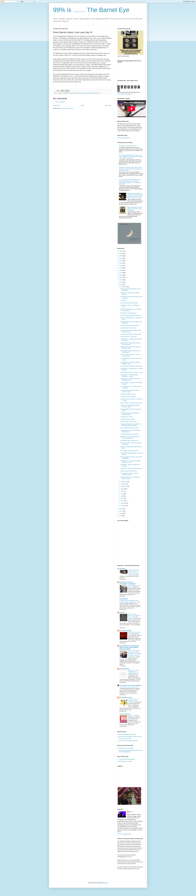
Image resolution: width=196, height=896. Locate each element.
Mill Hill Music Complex (125, 761)
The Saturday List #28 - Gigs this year (130, 334)
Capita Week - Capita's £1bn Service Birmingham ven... (130, 379)
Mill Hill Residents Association (127, 734)
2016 (120, 275)
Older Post (108, 105)
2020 (120, 265)
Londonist (122, 568)
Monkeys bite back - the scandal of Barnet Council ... (130, 477)
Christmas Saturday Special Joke (129, 325)
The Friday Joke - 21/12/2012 (128, 336)
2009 (120, 513)
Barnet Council (80, 93)
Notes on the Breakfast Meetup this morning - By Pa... (130, 406)
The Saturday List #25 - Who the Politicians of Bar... (129, 474)
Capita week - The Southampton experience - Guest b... (129, 375)
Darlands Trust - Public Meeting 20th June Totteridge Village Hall (133, 672)
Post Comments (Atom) (67, 108)
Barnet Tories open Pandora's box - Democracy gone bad (130, 437)
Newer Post (57, 105)
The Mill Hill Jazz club (125, 738)
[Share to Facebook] (67, 91)
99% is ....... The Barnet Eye (91, 9)
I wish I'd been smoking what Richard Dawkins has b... (130, 331)
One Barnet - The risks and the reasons (131, 468)
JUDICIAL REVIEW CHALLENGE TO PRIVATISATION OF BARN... (130, 424)
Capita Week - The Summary (128, 328)
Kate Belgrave (124, 599)
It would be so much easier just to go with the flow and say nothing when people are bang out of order (130, 169)
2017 (120, 272)
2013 (120, 282)
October (123, 484)
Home (82, 105)
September (124, 486)
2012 (120, 284)
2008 (120, 516)
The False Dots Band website (127, 759)
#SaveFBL (73, 93)
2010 (120, 511)
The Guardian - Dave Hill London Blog (130, 685)
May (122, 496)
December (124, 286)
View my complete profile (124, 834)
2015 (120, 277)
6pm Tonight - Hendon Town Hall (129, 450)
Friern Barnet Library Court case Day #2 (131, 366)
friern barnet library (88, 93)
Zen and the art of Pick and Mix (129, 303)
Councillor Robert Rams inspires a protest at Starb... (130, 391)
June (122, 493)
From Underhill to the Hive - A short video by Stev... (130, 355)
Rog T (131, 812)
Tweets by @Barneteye (123, 138)
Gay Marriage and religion (127, 419)
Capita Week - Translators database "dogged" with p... (130, 363)
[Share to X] (65, 91)
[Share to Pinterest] (69, 91)
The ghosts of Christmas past (128, 313)
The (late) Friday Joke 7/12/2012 (129, 434)
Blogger (105, 882)
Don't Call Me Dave (125, 714)
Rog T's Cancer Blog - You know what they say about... (130, 309)
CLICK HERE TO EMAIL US (125, 94)
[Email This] (61, 91)
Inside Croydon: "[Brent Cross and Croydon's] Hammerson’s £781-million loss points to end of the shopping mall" (134, 653)
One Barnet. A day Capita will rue (129, 440)
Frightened (123, 300)
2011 (120, 508)
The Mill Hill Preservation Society (128, 740)
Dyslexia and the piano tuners (128, 471)
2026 (120, 251)
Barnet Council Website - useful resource (130, 736)
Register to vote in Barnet (126, 748)
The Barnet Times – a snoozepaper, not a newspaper (133, 700)
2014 (120, 280)
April (122, 498)
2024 (120, 256)
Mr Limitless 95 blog (125, 630)
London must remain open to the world (129, 687)
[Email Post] (57, 90)
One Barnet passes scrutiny (128, 394)
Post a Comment (60, 102)
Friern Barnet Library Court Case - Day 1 (131, 372)
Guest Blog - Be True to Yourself (128, 145)
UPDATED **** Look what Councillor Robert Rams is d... (130, 461)
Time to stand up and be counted (129, 428)
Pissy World (131, 715)
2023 (120, 258)
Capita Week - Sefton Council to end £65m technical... (130, 347)
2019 (120, 268)
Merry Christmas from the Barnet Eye (130, 315)
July (122, 491)
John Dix (122, 612)
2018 (120, 270)
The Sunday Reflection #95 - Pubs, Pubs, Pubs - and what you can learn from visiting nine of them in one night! (131, 156)
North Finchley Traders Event (128, 421)
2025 (120, 253)
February (123, 503)
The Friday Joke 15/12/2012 (128, 396)
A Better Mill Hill (124, 669)
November (124, 481)
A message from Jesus (126, 417)
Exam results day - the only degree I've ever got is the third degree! (134, 209)
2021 (120, 263)
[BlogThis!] (63, 91)
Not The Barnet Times (126, 697)
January (123, 505)
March (122, 501)
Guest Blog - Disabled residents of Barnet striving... (129, 413)
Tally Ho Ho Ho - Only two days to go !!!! (131, 403)
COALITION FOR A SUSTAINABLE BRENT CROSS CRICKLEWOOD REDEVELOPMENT (129, 647)
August (123, 489)
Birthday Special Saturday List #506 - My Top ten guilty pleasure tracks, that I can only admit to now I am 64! (135, 196)
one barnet (96, 93)
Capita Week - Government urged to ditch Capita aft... (130, 343)
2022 (120, 260)
